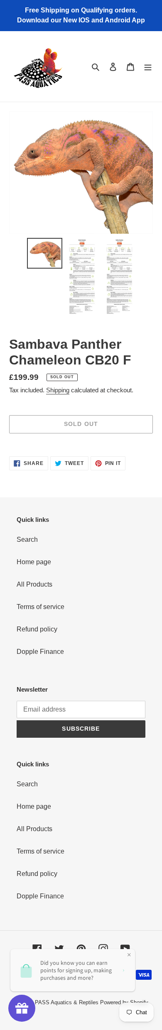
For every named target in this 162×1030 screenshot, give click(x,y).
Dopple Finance (40, 651)
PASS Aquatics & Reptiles (67, 1002)
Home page (34, 561)
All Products (34, 584)
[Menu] (148, 66)
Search (27, 539)
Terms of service (40, 606)
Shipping (57, 390)
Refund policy (37, 629)
